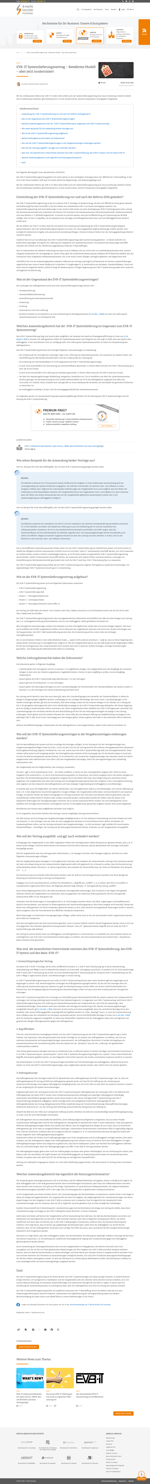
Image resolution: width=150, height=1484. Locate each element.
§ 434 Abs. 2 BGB (96, 314)
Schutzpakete (86, 9)
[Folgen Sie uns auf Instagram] (129, 1)
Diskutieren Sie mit (28, 1347)
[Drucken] (32, 1329)
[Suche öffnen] (77, 9)
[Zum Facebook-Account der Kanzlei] (52, 1329)
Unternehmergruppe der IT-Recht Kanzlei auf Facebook (90, 1305)
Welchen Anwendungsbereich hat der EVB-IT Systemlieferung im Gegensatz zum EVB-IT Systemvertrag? (65, 124)
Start (18, 52)
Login (123, 9)
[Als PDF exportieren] (25, 1329)
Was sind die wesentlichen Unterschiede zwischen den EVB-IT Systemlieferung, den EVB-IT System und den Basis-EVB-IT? (73, 153)
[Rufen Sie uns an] (123, 1)
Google (22, 1)
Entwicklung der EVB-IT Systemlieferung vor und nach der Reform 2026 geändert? (56, 114)
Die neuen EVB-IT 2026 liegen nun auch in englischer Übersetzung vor (59, 1397)
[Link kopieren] (18, 1329)
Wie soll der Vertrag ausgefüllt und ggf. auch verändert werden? (49, 148)
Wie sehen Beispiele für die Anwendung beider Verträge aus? (47, 128)
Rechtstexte (98, 9)
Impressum (122, 1481)
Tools (107, 9)
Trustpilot (38, 1)
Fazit (24, 162)
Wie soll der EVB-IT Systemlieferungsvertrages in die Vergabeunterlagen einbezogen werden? (61, 143)
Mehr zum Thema (123, 1413)
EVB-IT (18, 63)
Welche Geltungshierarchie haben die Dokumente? (43, 138)
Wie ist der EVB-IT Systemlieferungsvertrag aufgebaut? (45, 133)
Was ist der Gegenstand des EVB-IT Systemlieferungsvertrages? (48, 119)
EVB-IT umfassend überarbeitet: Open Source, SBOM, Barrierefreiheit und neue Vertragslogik (64, 446)
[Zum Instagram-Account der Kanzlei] (58, 1329)
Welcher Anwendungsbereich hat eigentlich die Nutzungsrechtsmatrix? (52, 158)
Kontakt (131, 1481)
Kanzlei (113, 9)
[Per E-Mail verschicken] (45, 1329)
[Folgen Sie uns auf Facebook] (133, 1)
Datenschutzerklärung (108, 1481)
